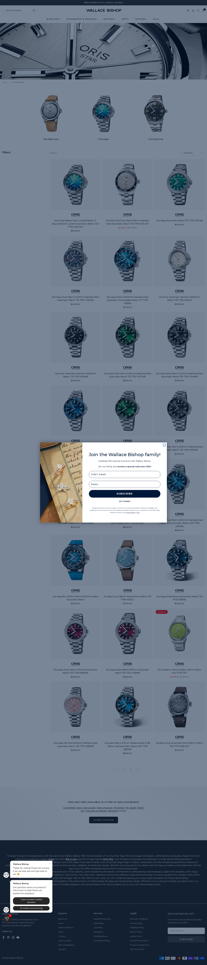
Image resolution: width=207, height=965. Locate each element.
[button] (7, 919)
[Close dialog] (164, 445)
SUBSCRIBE (125, 493)
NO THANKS (124, 501)
